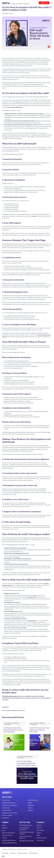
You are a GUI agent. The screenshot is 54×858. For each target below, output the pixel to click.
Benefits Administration (8, 803)
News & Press (40, 830)
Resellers (30, 810)
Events (4, 825)
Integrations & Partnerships (10, 813)
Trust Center (40, 840)
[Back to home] (6, 3)
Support (39, 833)
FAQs (38, 835)
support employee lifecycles (15, 107)
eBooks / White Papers (8, 833)
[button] (51, 3)
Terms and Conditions (22, 853)
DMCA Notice (13, 853)
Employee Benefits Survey (9, 843)
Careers (39, 828)
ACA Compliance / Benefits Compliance (13, 710)
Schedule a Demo (42, 838)
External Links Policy (33, 853)
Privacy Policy (5, 853)
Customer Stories (7, 835)
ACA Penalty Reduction (25, 825)
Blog (3, 830)
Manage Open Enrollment (26, 840)
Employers (31, 805)
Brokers (30, 803)
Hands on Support (7, 815)
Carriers (30, 808)
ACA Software (6, 808)
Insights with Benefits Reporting (25, 837)
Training (4, 838)
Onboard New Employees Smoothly (26, 833)
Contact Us (44, 3)
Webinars (4, 828)
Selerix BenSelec (31, 597)
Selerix (34, 216)
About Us (39, 825)
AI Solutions (5, 818)
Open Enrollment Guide (8, 840)
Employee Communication (9, 805)
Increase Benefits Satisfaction (24, 828)
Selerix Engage (32, 620)
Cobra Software (6, 810)
